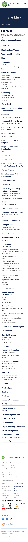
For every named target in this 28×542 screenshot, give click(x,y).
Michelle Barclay (18, 486)
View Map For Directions (8, 470)
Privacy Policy (4, 533)
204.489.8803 (8, 474)
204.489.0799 (10, 472)
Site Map (12, 533)
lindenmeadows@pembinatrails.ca (11, 477)
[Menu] (25, 4)
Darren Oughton (18, 483)
